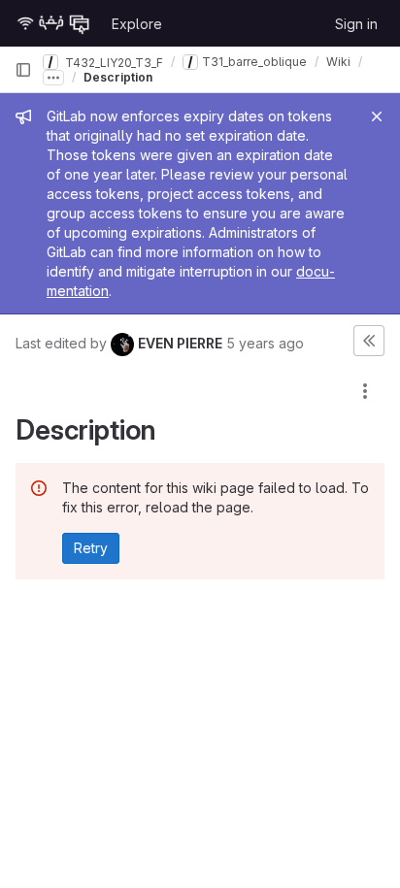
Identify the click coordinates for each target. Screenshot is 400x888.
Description (117, 77)
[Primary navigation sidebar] (23, 69)
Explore (137, 24)
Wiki (338, 61)
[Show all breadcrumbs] (53, 77)
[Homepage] (53, 23)
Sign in (356, 24)
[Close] (376, 116)
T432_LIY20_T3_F (112, 61)
